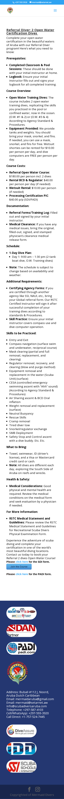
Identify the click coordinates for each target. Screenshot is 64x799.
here (25, 561)
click (19, 561)
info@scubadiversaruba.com (26, 706)
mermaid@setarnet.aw (31, 703)
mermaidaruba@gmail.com (34, 699)
